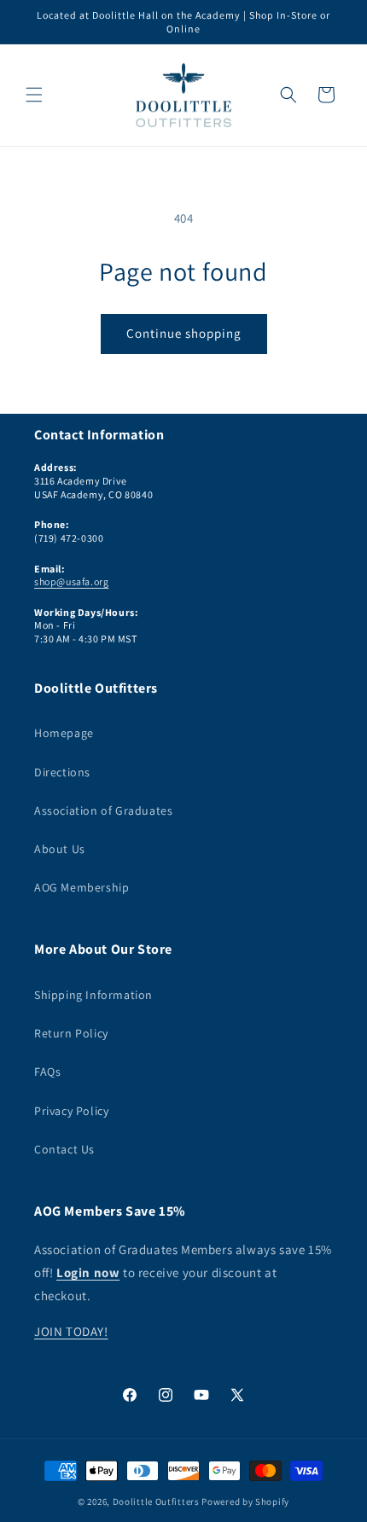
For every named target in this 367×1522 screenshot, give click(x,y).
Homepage (64, 733)
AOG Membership (81, 887)
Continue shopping (184, 333)
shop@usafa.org (71, 581)
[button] (34, 94)
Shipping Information (93, 994)
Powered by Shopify (245, 1501)
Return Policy (71, 1033)
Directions (62, 772)
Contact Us (64, 1149)
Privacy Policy (71, 1110)
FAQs (47, 1071)
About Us (59, 849)
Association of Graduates (103, 810)
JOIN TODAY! (71, 1331)
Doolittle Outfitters (156, 1501)
